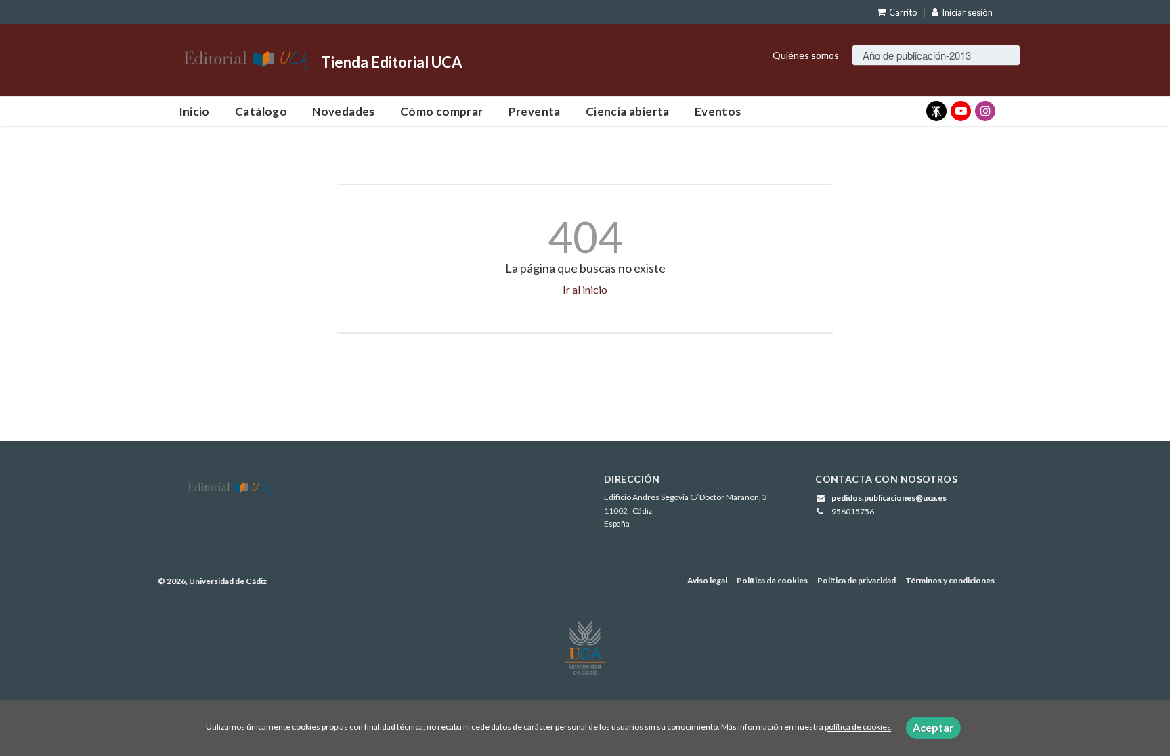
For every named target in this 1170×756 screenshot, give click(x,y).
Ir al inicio (585, 289)
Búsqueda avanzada (888, 72)
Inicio (194, 111)
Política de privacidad (856, 580)
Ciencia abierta (628, 111)
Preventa (534, 111)
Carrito (903, 12)
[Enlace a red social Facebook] (936, 111)
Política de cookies (772, 580)
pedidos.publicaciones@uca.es (889, 498)
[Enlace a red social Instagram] (985, 111)
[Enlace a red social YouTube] (961, 111)
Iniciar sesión (967, 12)
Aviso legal (707, 580)
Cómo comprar (441, 111)
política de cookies (858, 727)
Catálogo (261, 111)
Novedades (343, 111)
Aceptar (933, 727)
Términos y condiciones (950, 580)
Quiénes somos (806, 54)
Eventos (718, 111)
